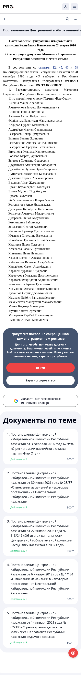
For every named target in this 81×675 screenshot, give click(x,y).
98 (76, 67)
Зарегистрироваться (40, 380)
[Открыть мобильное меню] (74, 6)
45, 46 (63, 67)
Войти (40, 368)
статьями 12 (47, 67)
